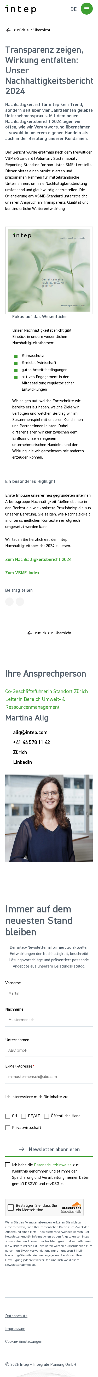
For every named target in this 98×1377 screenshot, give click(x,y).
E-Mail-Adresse (19, 1066)
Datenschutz (16, 1316)
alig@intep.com (30, 732)
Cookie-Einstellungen (23, 1342)
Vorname (13, 983)
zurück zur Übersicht (32, 30)
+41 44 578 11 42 (31, 742)
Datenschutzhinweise (53, 1165)
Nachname (14, 1009)
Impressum (15, 1329)
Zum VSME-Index (22, 573)
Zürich (20, 752)
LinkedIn (22, 762)
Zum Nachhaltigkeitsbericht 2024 (38, 559)
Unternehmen (17, 1040)
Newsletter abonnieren (54, 1149)
